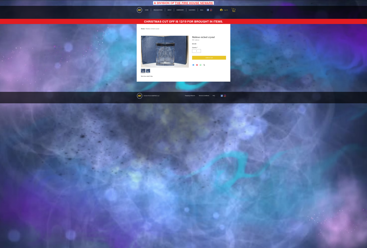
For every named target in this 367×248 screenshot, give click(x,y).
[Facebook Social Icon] (208, 10)
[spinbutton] (196, 51)
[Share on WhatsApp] (200, 65)
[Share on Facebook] (193, 65)
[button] (233, 10)
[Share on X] (204, 65)
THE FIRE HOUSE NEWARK (194, 3)
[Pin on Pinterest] (197, 65)
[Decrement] (193, 51)
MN (139, 95)
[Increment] (199, 51)
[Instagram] (211, 10)
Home (143, 29)
